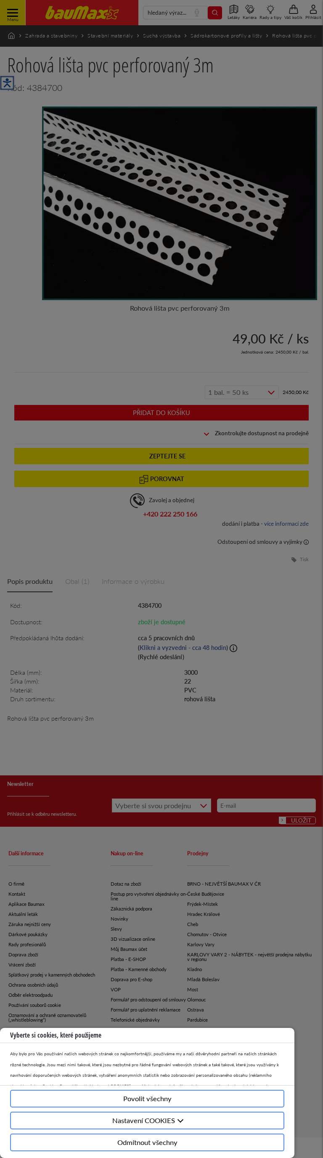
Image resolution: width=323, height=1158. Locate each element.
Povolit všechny (147, 1098)
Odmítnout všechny (147, 1142)
